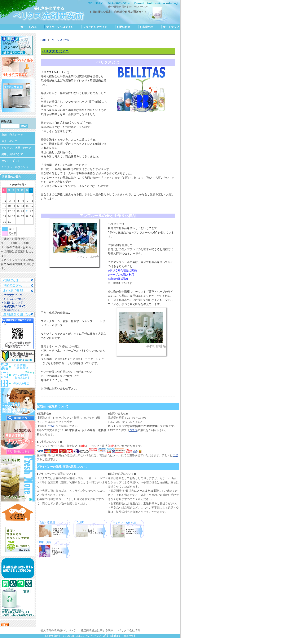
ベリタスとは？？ (55, 51)
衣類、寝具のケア (12, 134)
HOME (43, 39)
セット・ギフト (10, 160)
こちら (52, 426)
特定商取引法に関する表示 (97, 630)
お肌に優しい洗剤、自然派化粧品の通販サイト (118, 11)
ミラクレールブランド (14, 167)
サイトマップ (171, 26)
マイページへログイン (59, 26)
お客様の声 (146, 26)
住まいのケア (9, 141)
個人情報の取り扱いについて (58, 630)
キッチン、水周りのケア (16, 147)
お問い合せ (123, 26)
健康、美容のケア (12, 154)
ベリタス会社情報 (129, 630)
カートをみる (28, 26)
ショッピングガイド (95, 26)
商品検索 (6, 121)
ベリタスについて (62, 39)
